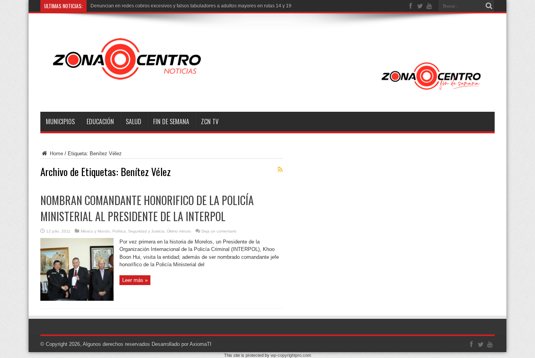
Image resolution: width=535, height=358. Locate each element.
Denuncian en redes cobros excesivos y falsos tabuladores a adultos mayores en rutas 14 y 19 (190, 6)
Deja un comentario (219, 231)
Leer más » (135, 280)
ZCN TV (210, 121)
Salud (133, 121)
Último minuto (179, 231)
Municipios (60, 121)
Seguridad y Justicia (146, 231)
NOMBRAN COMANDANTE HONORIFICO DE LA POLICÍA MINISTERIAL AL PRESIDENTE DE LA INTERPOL (147, 208)
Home (55, 153)
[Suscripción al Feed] (280, 169)
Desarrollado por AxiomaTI (181, 344)
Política (119, 231)
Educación (100, 121)
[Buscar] (489, 6)
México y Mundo (95, 231)
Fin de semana (171, 121)
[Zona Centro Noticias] (267, 92)
